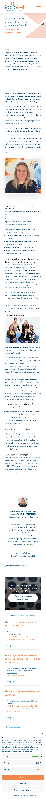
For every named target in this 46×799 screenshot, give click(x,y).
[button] (42, 733)
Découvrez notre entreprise (23, 597)
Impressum (33, 796)
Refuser (23, 783)
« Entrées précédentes (12, 727)
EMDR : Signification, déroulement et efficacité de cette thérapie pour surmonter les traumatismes (22, 670)
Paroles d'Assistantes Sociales (16, 640)
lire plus (10, 645)
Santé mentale (20, 676)
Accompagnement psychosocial (26, 637)
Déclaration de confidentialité (19, 796)
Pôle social (30, 640)
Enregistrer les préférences (23, 790)
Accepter (23, 777)
